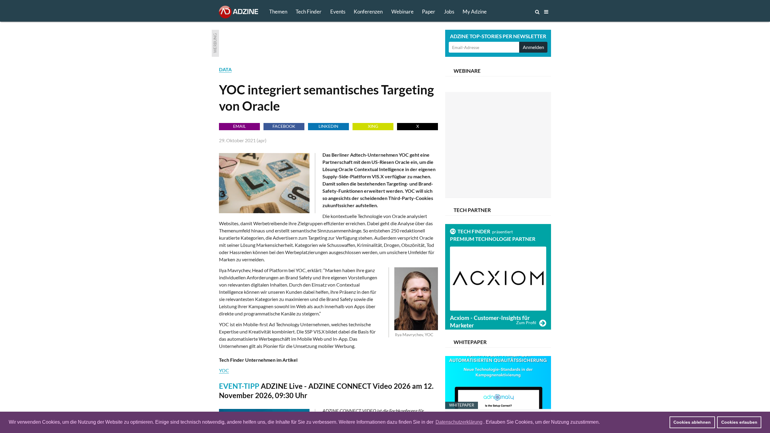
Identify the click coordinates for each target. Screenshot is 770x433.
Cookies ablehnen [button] (692, 422)
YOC (224, 370)
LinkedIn (328, 126)
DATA (225, 69)
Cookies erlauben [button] (739, 422)
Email (239, 126)
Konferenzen (368, 11)
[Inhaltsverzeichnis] (546, 12)
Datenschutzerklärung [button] (459, 422)
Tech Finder (309, 11)
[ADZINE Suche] (517, 12)
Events (337, 11)
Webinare (402, 11)
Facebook (284, 126)
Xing (373, 126)
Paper (428, 11)
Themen (278, 11)
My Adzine (475, 11)
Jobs (449, 11)
